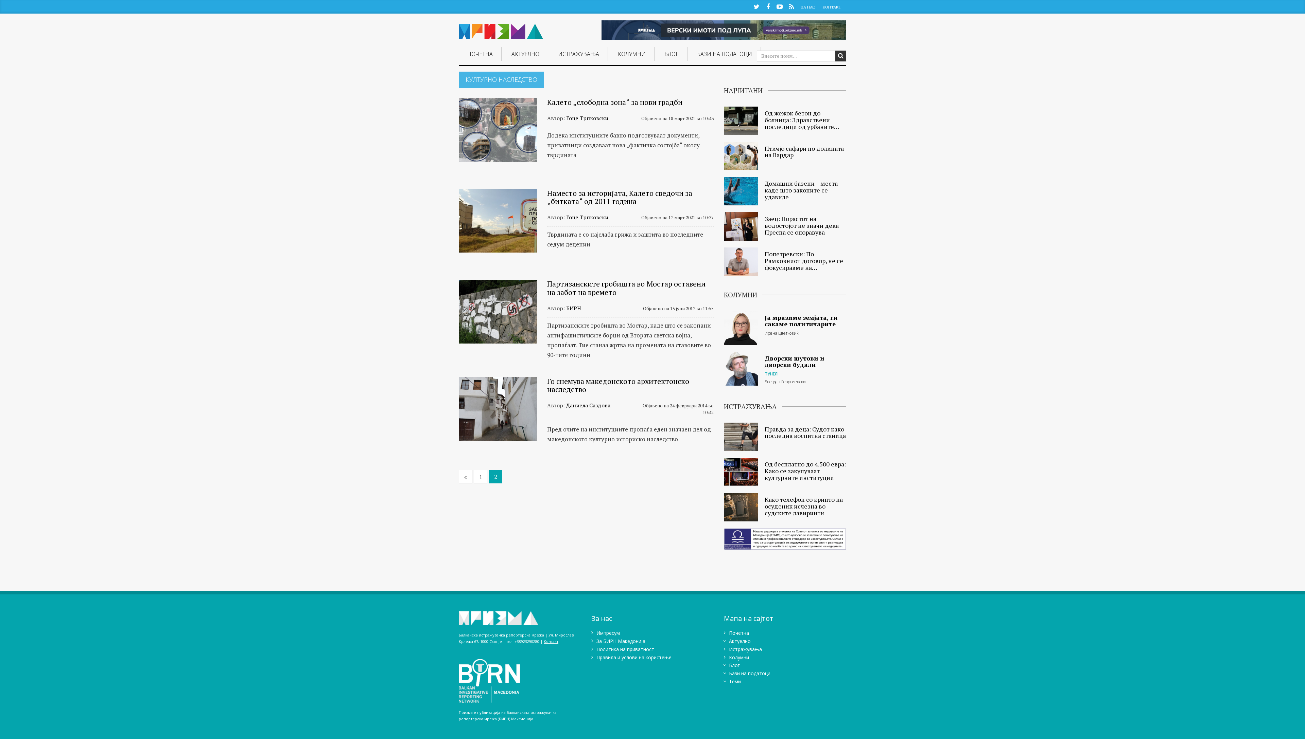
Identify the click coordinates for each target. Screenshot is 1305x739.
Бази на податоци (724, 54)
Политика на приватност (625, 649)
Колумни (632, 54)
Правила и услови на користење (634, 657)
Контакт (832, 7)
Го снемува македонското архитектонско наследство (618, 385)
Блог (671, 54)
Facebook (768, 6)
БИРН (573, 308)
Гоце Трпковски (587, 118)
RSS (791, 6)
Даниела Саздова (588, 405)
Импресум (608, 633)
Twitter (756, 6)
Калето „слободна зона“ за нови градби (614, 102)
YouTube (780, 6)
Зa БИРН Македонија (620, 641)
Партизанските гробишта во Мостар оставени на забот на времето (626, 288)
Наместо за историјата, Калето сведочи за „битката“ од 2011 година (619, 197)
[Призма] (501, 28)
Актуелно (525, 54)
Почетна (480, 54)
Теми (735, 681)
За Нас (808, 7)
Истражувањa (578, 54)
